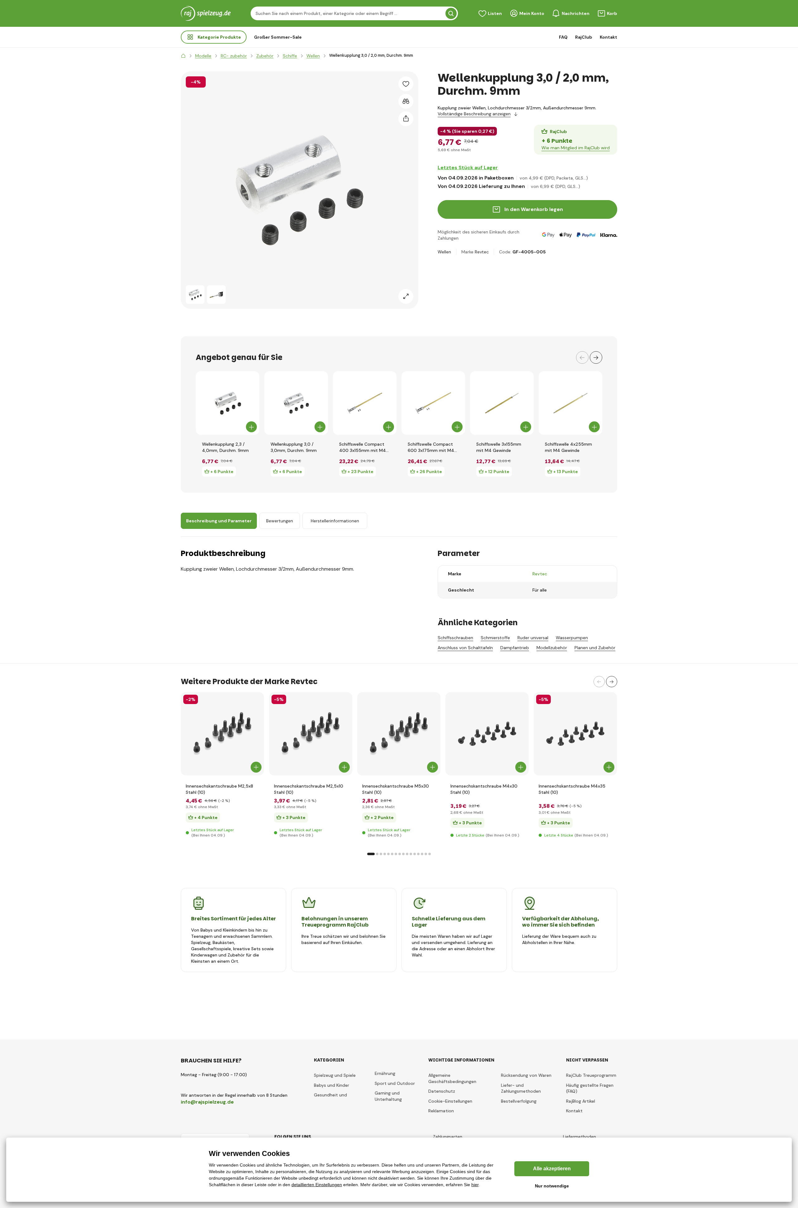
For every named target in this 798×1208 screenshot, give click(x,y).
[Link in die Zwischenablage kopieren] (405, 118)
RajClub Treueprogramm (591, 1075)
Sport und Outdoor (395, 1083)
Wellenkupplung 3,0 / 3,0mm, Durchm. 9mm (294, 447)
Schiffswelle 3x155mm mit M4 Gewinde (498, 447)
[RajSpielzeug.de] (183, 56)
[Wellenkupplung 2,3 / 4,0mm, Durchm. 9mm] (227, 403)
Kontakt (608, 37)
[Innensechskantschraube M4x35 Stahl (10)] (575, 734)
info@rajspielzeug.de (207, 1102)
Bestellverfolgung (518, 1101)
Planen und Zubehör (594, 647)
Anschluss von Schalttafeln (465, 647)
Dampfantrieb (514, 647)
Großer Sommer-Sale (278, 37)
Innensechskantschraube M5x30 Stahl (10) (395, 789)
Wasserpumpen (572, 637)
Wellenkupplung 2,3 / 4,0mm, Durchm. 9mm (225, 447)
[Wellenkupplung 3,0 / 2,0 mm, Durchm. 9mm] (195, 294)
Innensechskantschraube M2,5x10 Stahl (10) (308, 789)
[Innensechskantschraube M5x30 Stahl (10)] (399, 734)
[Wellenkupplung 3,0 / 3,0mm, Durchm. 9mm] (296, 403)
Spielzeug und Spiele (335, 1075)
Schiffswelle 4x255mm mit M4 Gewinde (568, 447)
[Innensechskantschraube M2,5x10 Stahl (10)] (310, 734)
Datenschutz (441, 1091)
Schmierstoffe (495, 637)
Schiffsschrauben (455, 637)
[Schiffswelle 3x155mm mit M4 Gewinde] (502, 403)
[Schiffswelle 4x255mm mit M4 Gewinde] (570, 403)
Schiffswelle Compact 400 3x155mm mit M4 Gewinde (362, 447)
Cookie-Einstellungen (450, 1101)
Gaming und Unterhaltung (388, 1096)
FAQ (563, 37)
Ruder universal (532, 637)
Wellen (444, 252)
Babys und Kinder (331, 1085)
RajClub (583, 37)
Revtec (482, 252)
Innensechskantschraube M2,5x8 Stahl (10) (219, 789)
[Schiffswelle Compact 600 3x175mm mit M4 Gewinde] (433, 403)
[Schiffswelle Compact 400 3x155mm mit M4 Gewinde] (364, 403)
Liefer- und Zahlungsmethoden (521, 1088)
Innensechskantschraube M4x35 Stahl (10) (572, 789)
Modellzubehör (551, 647)
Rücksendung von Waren (526, 1075)
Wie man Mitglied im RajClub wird (575, 148)
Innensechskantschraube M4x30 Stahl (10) (483, 789)
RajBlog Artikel (580, 1101)
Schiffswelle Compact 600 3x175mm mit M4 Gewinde (431, 447)
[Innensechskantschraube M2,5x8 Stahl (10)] (222, 734)
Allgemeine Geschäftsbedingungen (452, 1078)
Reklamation (441, 1111)
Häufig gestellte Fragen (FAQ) (589, 1088)
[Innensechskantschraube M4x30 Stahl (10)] (487, 734)
